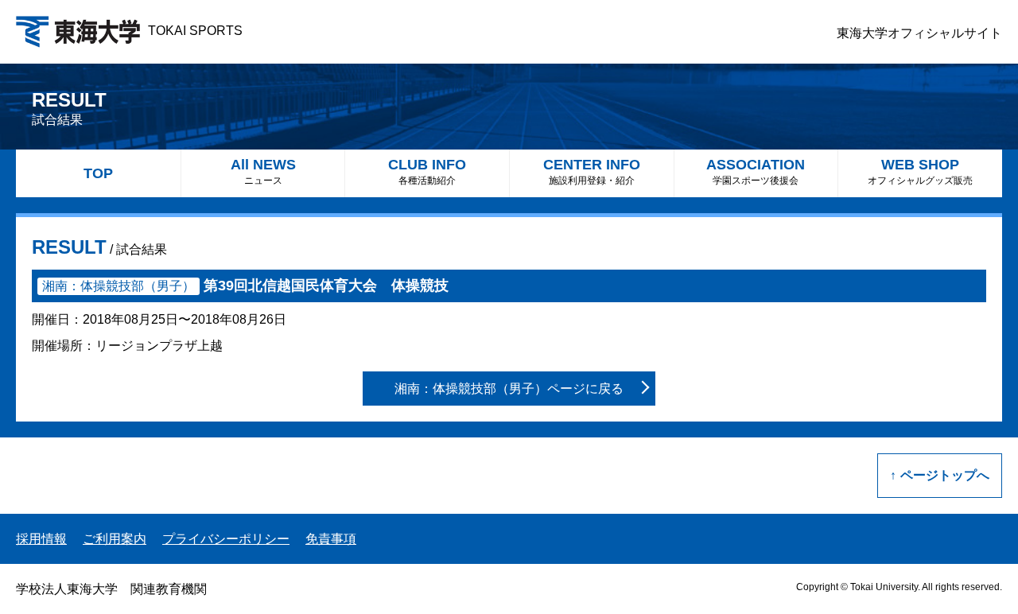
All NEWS (263, 171)
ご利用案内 (114, 539)
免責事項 (330, 539)
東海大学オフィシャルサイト (919, 33)
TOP (98, 173)
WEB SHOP (920, 171)
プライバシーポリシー (225, 539)
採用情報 (41, 539)
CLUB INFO (427, 171)
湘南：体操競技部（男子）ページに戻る (509, 388)
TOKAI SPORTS (195, 30)
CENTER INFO (591, 171)
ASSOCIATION (755, 171)
